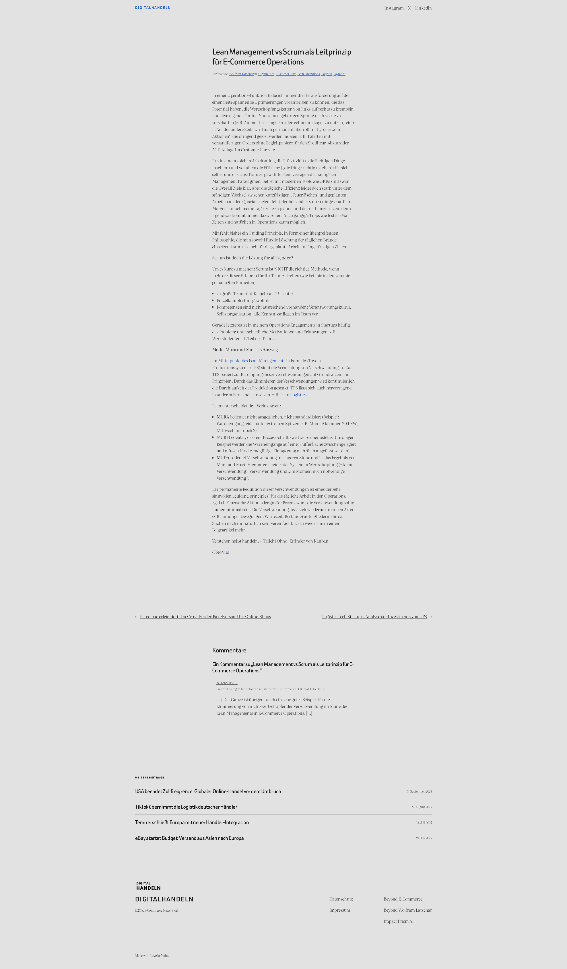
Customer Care (286, 73)
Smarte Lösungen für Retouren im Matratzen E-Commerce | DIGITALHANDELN (270, 689)
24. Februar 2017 (227, 682)
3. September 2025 (419, 791)
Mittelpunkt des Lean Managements (251, 360)
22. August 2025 (421, 806)
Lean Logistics (293, 394)
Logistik (326, 73)
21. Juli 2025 (424, 838)
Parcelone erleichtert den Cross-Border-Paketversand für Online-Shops (205, 616)
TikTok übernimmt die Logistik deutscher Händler (186, 807)
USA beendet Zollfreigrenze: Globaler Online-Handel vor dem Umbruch (208, 791)
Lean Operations (308, 73)
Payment (340, 73)
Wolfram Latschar (241, 73)
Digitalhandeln (153, 7)
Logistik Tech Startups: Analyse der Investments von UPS (374, 616)
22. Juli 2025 (424, 822)
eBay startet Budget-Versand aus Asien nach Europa (189, 838)
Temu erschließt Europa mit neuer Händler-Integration (192, 822)
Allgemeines (266, 73)
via (225, 552)
